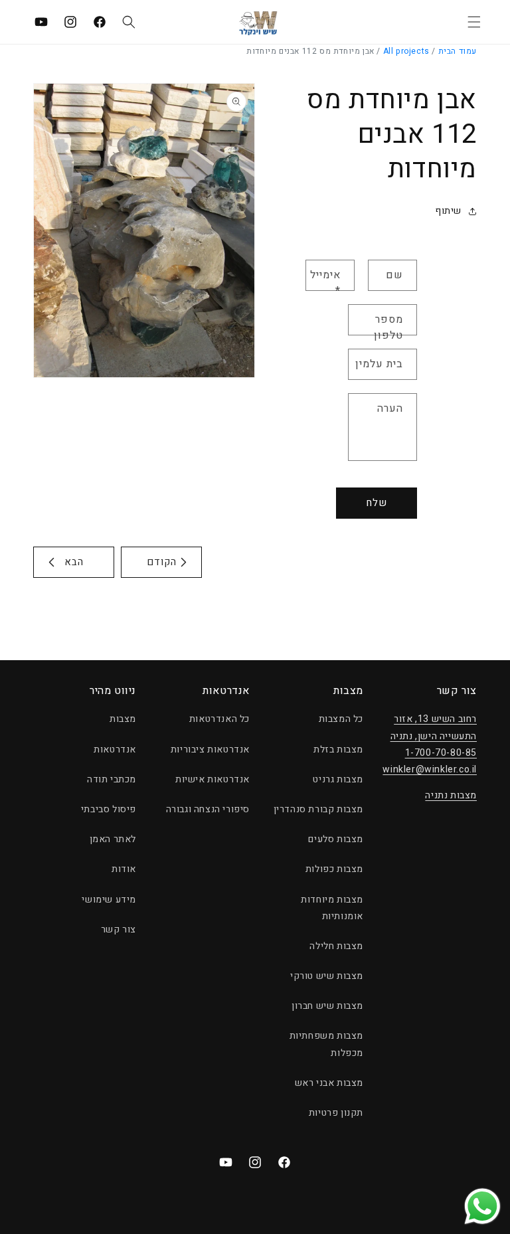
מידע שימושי (109, 900)
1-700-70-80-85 (441, 753)
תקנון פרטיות (336, 1113)
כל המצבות (341, 719)
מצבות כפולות (334, 869)
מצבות (123, 719)
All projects (406, 51)
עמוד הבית (457, 51)
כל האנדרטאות (219, 719)
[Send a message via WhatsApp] (482, 1206)
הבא (74, 562)
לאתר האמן (113, 839)
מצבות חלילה (336, 946)
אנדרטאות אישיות (212, 779)
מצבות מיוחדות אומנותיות (332, 908)
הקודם (162, 562)
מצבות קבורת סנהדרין (318, 809)
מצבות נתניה (451, 795)
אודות (124, 869)
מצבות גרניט (338, 779)
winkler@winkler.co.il (429, 769)
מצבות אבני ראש (329, 1083)
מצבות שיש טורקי (326, 976)
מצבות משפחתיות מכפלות (326, 1044)
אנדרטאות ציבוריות (210, 749)
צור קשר (118, 929)
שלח (376, 502)
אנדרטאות (115, 749)
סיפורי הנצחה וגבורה (208, 809)
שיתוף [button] (448, 211)
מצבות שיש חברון (327, 1006)
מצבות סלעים (335, 839)
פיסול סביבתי (108, 809)
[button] (474, 22)
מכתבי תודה (111, 779)
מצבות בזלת (338, 749)
